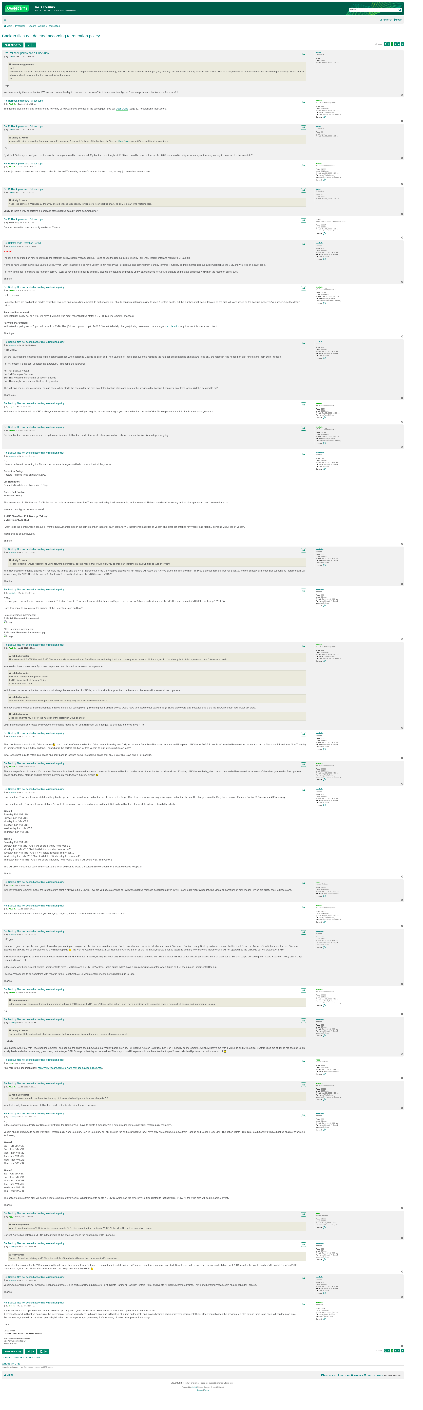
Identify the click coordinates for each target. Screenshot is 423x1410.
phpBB (194, 1387)
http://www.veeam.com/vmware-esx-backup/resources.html (70, 1067)
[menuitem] (397, 20)
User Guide (122, 108)
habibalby (320, 243)
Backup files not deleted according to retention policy (51, 36)
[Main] (19, 7)
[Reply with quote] (303, 54)
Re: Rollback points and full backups (26, 53)
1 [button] (388, 44)
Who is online (11, 1363)
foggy (318, 882)
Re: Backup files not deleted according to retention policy (34, 287)
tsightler (319, 403)
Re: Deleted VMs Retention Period (22, 243)
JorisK (318, 53)
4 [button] (399, 44)
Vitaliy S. (319, 101)
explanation (173, 326)
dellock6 (319, 1302)
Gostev (319, 219)
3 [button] (395, 44)
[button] (385, 44)
